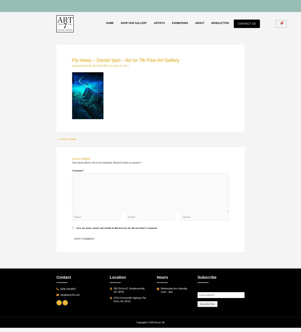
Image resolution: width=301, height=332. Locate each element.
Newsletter (220, 23)
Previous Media (66, 139)
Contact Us (247, 23)
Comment (78, 170)
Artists (159, 23)
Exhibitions (180, 23)
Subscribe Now (207, 304)
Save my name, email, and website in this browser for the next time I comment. (116, 228)
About (199, 23)
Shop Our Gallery (134, 23)
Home (110, 23)
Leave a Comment (81, 65)
